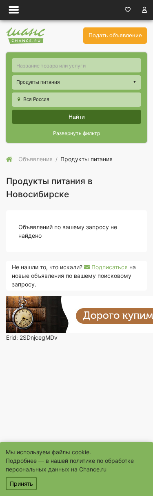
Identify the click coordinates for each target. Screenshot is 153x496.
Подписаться (109, 267)
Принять (21, 483)
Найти (77, 116)
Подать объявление (115, 35)
